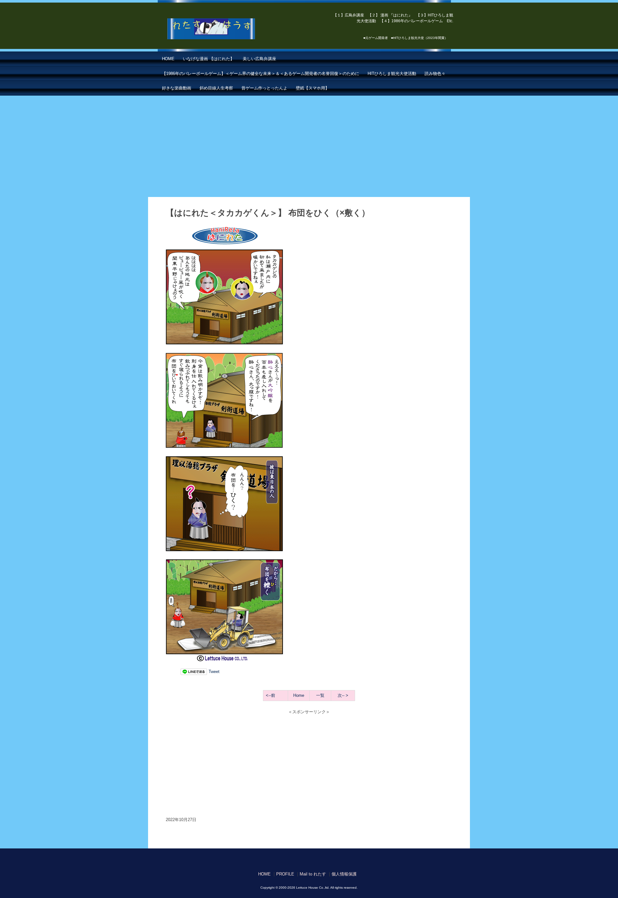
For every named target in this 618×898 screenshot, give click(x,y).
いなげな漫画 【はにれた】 (208, 58)
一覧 (320, 695)
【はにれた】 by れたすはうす (225, 28)
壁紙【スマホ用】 (312, 88)
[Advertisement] (309, 144)
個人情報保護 (344, 874)
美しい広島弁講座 (259, 58)
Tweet (214, 671)
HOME (168, 58)
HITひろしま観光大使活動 (392, 73)
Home (298, 695)
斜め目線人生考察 (216, 88)
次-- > (343, 695)
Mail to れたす (313, 874)
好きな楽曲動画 (176, 88)
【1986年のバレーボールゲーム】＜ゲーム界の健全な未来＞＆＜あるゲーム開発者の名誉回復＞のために (260, 73)
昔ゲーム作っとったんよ (264, 88)
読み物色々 (435, 73)
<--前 (270, 695)
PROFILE (285, 874)
